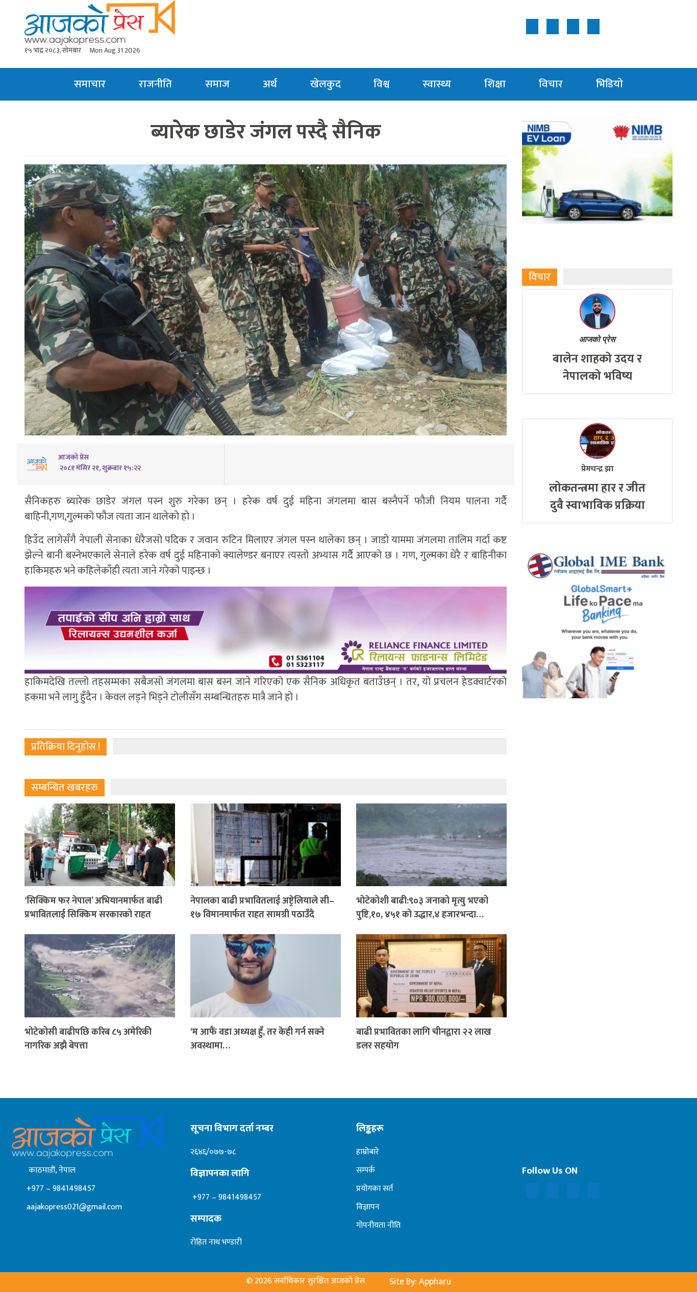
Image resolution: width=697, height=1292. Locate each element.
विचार (551, 84)
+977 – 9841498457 (59, 1189)
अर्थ (270, 84)
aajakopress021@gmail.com (73, 1207)
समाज (217, 84)
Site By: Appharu (420, 1281)
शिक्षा (495, 84)
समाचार (90, 84)
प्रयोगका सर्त (374, 1189)
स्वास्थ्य (436, 84)
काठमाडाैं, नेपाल (50, 1170)
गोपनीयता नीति (378, 1225)
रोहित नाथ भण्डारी (216, 1242)
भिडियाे (609, 84)
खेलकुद (325, 84)
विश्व (381, 84)
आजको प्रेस (597, 339)
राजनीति (155, 84)
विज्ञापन (368, 1207)
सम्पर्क (365, 1170)
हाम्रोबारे (367, 1152)
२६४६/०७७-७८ (213, 1152)
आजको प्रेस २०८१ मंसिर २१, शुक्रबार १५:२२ (99, 462)
